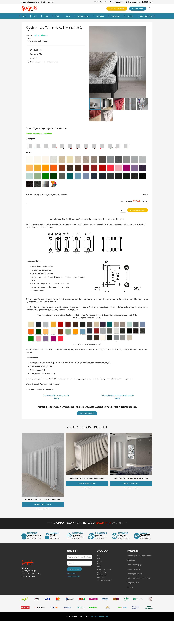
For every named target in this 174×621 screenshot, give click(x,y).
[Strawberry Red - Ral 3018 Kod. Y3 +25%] (110, 168)
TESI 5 (99, 564)
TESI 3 (99, 558)
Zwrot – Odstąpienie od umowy (138, 578)
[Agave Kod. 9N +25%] (61, 176)
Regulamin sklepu (133, 569)
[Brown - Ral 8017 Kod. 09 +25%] (78, 168)
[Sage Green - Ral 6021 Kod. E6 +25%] (37, 176)
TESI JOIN (100, 577)
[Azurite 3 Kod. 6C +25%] (94, 176)
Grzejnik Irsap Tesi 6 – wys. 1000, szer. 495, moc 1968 (131, 478)
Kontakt (130, 587)
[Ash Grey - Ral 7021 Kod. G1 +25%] (110, 176)
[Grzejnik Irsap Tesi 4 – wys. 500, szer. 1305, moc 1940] (43, 434)
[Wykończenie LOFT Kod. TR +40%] (45, 184)
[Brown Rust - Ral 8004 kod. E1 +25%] (61, 168)
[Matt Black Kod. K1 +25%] (126, 176)
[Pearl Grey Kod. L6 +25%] (126, 160)
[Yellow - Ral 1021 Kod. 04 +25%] (37, 168)
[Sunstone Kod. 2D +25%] (94, 160)
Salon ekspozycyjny (134, 565)
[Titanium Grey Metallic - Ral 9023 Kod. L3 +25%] (110, 160)
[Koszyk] (150, 8)
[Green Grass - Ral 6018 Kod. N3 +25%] (45, 176)
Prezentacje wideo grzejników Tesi (139, 556)
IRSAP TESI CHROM (104, 569)
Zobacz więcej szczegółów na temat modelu (117, 395)
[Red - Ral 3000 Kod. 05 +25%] (102, 168)
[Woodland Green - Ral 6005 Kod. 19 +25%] (53, 176)
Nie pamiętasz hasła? (73, 576)
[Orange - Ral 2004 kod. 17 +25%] (53, 168)
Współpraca (131, 560)
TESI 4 (99, 561)
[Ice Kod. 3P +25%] (29, 176)
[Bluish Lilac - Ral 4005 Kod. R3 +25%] (134, 168)
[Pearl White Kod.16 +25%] (53, 160)
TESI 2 (99, 556)
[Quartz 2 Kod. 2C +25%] (86, 160)
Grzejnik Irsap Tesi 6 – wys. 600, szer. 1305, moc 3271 (86, 478)
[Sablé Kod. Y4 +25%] (78, 160)
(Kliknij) (56, 398)
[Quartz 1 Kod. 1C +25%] (61, 160)
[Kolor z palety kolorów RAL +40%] (53, 184)
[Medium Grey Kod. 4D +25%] (118, 160)
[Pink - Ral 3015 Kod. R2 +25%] (118, 168)
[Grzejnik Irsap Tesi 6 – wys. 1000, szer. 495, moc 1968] (131, 434)
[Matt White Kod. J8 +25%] (45, 160)
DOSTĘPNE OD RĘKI (104, 580)
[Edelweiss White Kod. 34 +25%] (37, 160)
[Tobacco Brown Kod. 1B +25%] (102, 160)
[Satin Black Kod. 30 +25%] (142, 176)
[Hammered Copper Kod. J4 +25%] (70, 168)
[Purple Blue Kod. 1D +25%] (142, 168)
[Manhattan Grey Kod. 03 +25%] (142, 160)
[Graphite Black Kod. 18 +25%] (134, 176)
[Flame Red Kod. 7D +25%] (94, 168)
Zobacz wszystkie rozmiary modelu (57, 395)
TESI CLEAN (101, 572)
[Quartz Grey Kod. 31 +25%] (29, 184)
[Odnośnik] (29, 8)
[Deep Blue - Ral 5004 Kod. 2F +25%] (102, 176)
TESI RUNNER (102, 575)
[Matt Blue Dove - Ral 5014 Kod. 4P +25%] (86, 176)
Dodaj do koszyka (137, 210)
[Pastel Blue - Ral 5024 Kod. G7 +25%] (78, 176)
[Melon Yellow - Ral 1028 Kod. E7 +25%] (45, 168)
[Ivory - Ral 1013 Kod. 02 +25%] (70, 160)
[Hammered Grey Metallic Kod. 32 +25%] (37, 184)
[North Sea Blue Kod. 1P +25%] (70, 176)
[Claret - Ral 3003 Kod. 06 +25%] (86, 168)
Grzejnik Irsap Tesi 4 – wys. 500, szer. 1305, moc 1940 (42, 499)
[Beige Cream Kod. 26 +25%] (29, 168)
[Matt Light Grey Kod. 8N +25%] (134, 160)
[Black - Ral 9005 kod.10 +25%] (118, 176)
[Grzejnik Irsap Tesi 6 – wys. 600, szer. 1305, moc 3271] (87, 434)
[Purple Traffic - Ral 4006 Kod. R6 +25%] (126, 168)
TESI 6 (99, 567)
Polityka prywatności (134, 574)
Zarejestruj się (71, 573)
